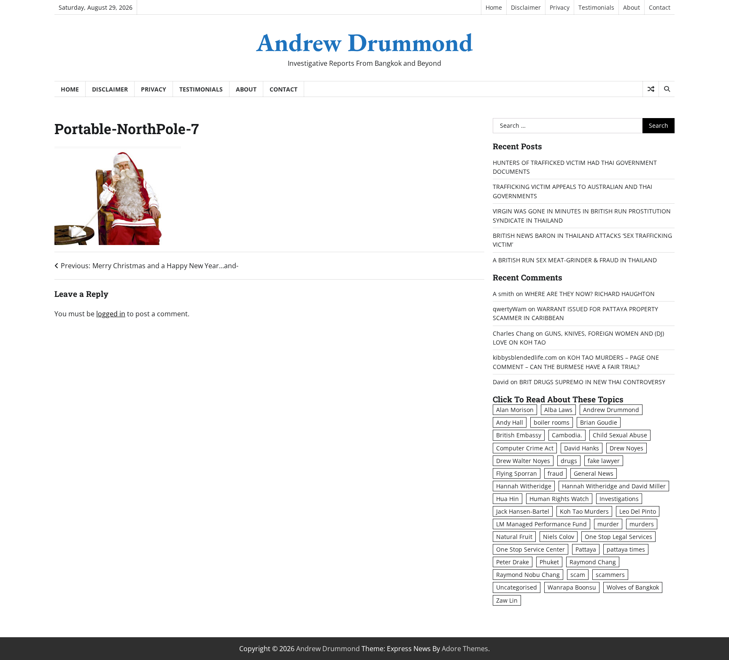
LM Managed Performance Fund (541, 524)
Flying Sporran (516, 473)
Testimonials (596, 7)
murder (608, 524)
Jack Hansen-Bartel (522, 511)
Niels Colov (558, 537)
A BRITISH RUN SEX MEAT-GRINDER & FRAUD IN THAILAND (575, 260)
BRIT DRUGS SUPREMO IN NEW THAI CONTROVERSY (592, 382)
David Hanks (581, 448)
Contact (659, 7)
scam (577, 575)
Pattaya (585, 549)
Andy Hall (509, 422)
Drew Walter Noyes (523, 461)
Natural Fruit (514, 537)
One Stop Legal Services (618, 537)
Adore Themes (465, 648)
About (631, 7)
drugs (569, 461)
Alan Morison (515, 410)
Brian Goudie (598, 422)
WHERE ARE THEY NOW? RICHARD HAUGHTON (590, 294)
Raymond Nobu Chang (528, 575)
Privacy (560, 7)
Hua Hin (507, 499)
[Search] (667, 89)
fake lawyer (604, 461)
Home (494, 7)
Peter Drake (512, 562)
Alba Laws (558, 410)
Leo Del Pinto (637, 511)
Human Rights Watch (559, 499)
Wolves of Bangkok (633, 587)
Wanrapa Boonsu (572, 587)
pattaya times (626, 549)
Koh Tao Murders (584, 511)
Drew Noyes (626, 448)
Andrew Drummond (364, 42)
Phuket (549, 562)
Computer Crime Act (525, 448)
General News (593, 473)
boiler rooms (552, 422)
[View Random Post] (651, 89)
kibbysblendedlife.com (525, 357)
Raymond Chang (593, 562)
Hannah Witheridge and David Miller (614, 486)
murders (641, 524)
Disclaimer (526, 7)
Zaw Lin (507, 600)
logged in (110, 313)
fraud (555, 473)
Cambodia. (567, 435)
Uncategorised (516, 587)
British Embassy (518, 435)
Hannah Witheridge (523, 486)
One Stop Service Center (530, 549)
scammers (610, 575)
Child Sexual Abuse (620, 435)
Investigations (619, 499)
